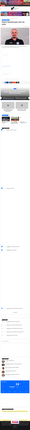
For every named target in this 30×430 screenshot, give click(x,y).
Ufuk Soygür (7, 361)
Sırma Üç (6, 368)
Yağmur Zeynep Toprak (8, 375)
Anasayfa (3, 18)
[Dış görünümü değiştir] (27, 9)
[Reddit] (15, 82)
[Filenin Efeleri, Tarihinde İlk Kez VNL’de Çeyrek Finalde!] (4, 326)
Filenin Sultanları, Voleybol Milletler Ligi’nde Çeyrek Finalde (15, 92)
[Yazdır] (18, 82)
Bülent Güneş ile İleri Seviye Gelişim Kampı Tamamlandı (14, 308)
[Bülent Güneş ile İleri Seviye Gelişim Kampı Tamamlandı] (4, 309)
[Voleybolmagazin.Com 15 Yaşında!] (4, 278)
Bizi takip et (15, 422)
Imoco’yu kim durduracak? (10, 188)
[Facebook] (5, 82)
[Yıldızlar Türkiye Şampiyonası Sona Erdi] (24, 119)
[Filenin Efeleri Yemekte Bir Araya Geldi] (6, 119)
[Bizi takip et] (15, 418)
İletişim (14, 427)
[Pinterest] (13, 82)
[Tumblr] (11, 82)
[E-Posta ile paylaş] (16, 82)
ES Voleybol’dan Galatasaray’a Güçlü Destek (13, 246)
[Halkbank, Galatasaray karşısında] (4, 158)
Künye (16, 427)
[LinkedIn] (9, 82)
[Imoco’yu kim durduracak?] (4, 217)
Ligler (5, 18)
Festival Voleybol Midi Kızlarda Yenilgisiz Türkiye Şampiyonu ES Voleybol (14, 123)
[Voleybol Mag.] (15, 8)
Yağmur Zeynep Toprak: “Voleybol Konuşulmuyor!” (12, 374)
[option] (15, 92)
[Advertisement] (15, 350)
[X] (7, 82)
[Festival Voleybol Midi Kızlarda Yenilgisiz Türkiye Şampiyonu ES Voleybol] (15, 119)
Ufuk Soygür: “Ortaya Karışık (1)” (9, 360)
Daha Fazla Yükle (15, 312)
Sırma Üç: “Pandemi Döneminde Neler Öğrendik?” (12, 367)
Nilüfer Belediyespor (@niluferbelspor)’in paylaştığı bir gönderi (12, 78)
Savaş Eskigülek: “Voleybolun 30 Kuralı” (10, 370)
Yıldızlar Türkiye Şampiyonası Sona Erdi (23, 122)
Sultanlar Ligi (8, 18)
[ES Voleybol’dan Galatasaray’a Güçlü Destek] (4, 247)
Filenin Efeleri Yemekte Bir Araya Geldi (5, 122)
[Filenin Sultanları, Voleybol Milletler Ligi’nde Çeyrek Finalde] (4, 332)
